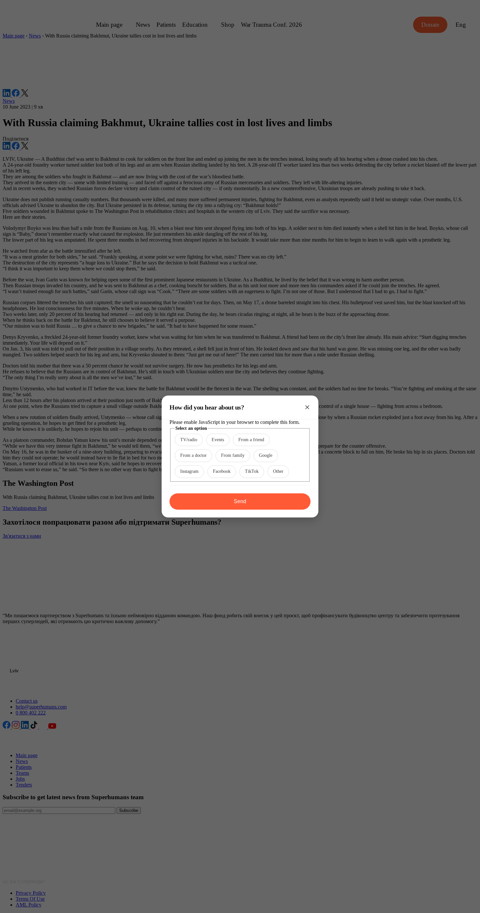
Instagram (189, 471)
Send (240, 501)
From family (233, 455)
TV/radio (188, 439)
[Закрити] (307, 407)
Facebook (222, 471)
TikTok (252, 471)
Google (265, 455)
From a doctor (193, 455)
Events (218, 439)
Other (278, 471)
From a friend (251, 439)
